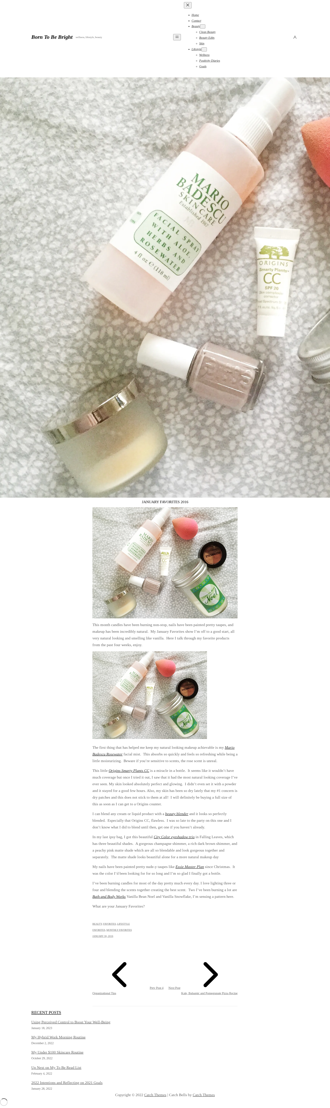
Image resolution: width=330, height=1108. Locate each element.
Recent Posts (46, 1012)
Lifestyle (123, 923)
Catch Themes (155, 1095)
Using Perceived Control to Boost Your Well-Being (70, 1022)
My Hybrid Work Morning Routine (58, 1037)
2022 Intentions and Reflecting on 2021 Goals (67, 1082)
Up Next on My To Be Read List (56, 1067)
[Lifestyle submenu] (204, 49)
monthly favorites (119, 930)
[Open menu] (177, 37)
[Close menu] (188, 5)
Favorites (109, 923)
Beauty (97, 923)
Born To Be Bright (52, 37)
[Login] (295, 37)
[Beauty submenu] (202, 26)
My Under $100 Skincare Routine (57, 1052)
